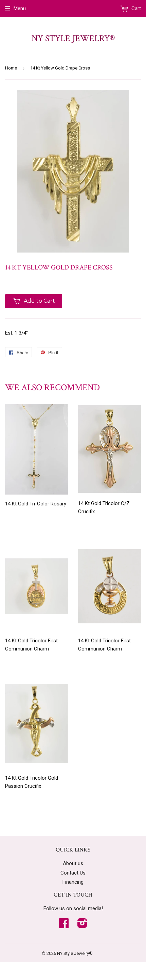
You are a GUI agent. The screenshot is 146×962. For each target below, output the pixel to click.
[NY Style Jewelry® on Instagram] (82, 925)
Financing (73, 882)
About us (73, 863)
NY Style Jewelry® (73, 38)
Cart (135, 8)
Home (11, 68)
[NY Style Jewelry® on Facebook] (64, 925)
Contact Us (73, 873)
